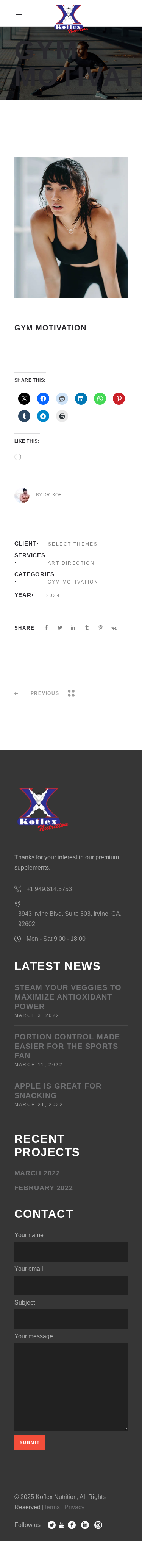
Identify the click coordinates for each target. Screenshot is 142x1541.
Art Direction (71, 563)
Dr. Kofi (52, 495)
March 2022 (37, 1173)
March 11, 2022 (38, 1064)
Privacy (74, 1507)
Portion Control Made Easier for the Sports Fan (67, 1046)
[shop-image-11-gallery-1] (71, 227)
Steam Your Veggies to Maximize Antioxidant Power (68, 997)
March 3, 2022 (37, 1015)
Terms (52, 1507)
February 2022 (43, 1188)
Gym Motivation (73, 582)
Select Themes (73, 544)
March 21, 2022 (39, 1104)
